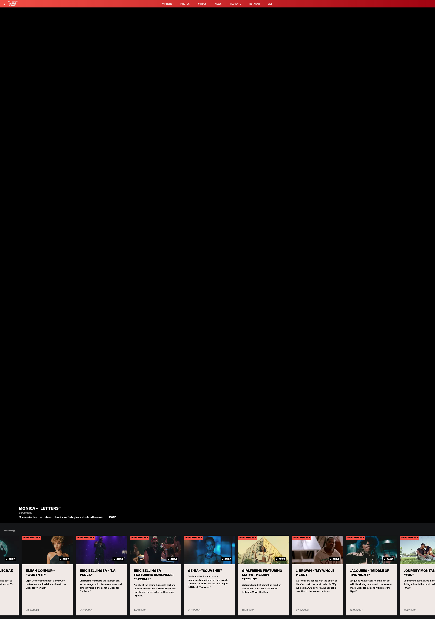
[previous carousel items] (8, 557)
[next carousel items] (427, 557)
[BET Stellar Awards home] (13, 5)
